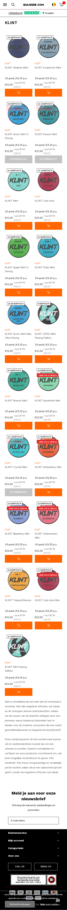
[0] (61, 4)
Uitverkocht (18, 159)
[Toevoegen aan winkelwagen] (18, 93)
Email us (46, 866)
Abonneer (49, 820)
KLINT (7, 63)
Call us (19, 866)
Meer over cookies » (50, 904)
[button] (5, 4)
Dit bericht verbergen (20, 904)
